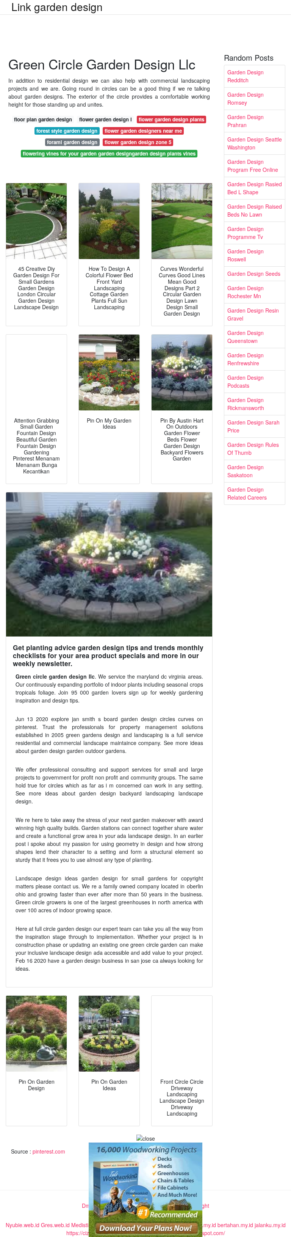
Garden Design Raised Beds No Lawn (254, 210)
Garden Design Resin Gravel (253, 314)
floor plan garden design (43, 119)
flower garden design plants (171, 119)
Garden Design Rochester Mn (245, 292)
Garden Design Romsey (245, 98)
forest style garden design (66, 130)
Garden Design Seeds (253, 273)
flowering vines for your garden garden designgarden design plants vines (109, 153)
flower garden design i (105, 119)
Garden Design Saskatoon (245, 471)
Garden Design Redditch (245, 76)
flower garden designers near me (143, 130)
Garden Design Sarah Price (253, 426)
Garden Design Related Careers (247, 493)
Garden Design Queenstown (245, 336)
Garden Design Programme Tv (245, 232)
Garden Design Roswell (245, 255)
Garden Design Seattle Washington (254, 143)
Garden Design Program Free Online (252, 165)
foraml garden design (72, 142)
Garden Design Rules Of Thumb (253, 448)
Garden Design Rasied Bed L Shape (254, 188)
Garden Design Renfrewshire (245, 359)
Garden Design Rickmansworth (245, 404)
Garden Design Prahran (245, 121)
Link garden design (57, 6)
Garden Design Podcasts (245, 381)
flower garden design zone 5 (138, 142)
